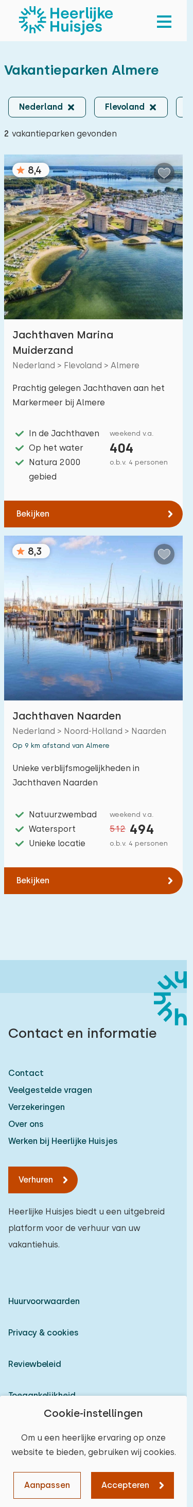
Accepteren (125, 1485)
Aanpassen (47, 1485)
